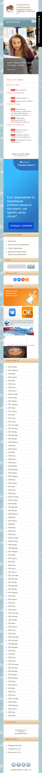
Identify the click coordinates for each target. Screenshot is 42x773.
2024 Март (12, 651)
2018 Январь (12, 439)
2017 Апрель (12, 411)
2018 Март (12, 445)
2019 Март (12, 480)
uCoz (30, 770)
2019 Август (12, 493)
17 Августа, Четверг (13, 104)
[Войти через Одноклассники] (27, 279)
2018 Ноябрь (12, 466)
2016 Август (12, 391)
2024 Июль (12, 661)
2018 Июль (12, 459)
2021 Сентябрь (13, 575)
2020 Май (11, 524)
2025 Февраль (13, 678)
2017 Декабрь (13, 435)
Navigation (13, 22)
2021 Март (12, 555)
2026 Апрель (12, 709)
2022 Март (12, 596)
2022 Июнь (12, 606)
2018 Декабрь (13, 469)
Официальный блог (15, 745)
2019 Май (11, 486)
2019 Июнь (12, 490)
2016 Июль (12, 387)
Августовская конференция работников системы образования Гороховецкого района (21, 112)
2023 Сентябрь (13, 637)
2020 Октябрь (13, 541)
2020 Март (12, 517)
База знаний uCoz (14, 752)
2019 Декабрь (13, 507)
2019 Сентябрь (13, 497)
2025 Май (11, 688)
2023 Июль (12, 633)
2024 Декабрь (13, 671)
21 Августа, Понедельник (15, 93)
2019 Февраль (13, 476)
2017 (15, 80)
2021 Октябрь (13, 579)
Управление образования (23, 6)
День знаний (20, 90)
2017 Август (12, 422)
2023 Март (12, 623)
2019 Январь (12, 473)
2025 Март (12, 681)
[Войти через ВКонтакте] (19, 279)
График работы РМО (24, 101)
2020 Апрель (12, 521)
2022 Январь (12, 589)
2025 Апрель (12, 685)
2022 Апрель (12, 599)
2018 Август (12, 463)
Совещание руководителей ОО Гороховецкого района (19, 120)
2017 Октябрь (13, 428)
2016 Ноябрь (12, 398)
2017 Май (11, 415)
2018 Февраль (13, 442)
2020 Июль (12, 531)
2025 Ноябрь (12, 702)
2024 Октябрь (13, 668)
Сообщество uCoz (14, 749)
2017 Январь (12, 401)
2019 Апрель (12, 483)
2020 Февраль (13, 514)
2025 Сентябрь (13, 698)
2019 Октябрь (13, 500)
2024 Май (11, 654)
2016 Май (11, 380)
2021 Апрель (12, 558)
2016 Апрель (12, 377)
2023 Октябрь (13, 640)
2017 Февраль (13, 404)
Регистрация (18, 156)
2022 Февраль (13, 592)
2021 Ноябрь (12, 582)
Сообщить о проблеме (21, 225)
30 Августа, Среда (12, 85)
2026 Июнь (12, 716)
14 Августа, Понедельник (15, 125)
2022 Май (11, 603)
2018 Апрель (12, 449)
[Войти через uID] (15, 279)
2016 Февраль (13, 370)
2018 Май (11, 452)
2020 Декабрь (13, 548)
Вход (26, 156)
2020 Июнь (12, 527)
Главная (9, 80)
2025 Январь (12, 675)
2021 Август (12, 572)
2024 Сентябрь (13, 664)
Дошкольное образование (17, 252)
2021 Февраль (13, 551)
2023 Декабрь (13, 644)
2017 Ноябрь (12, 432)
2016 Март (12, 374)
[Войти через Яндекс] (23, 279)
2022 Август (12, 610)
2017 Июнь (12, 418)
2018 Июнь (12, 456)
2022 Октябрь (13, 616)
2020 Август (12, 534)
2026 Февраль (13, 705)
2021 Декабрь (13, 586)
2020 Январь (12, 510)
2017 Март (12, 408)
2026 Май (11, 712)
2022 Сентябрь (13, 613)
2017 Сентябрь (13, 425)
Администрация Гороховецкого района (21, 345)
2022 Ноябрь (12, 620)
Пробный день (21, 98)
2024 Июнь (12, 657)
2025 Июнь (12, 692)
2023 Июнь (12, 630)
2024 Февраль (13, 647)
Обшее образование (15, 248)
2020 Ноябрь (12, 545)
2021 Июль (12, 569)
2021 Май (11, 562)
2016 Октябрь (13, 394)
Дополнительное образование (18, 245)
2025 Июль (12, 695)
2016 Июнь (12, 384)
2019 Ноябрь (12, 504)
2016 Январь (12, 367)
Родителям (12, 241)
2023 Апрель (12, 627)
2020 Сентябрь (13, 538)
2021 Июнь (12, 565)
